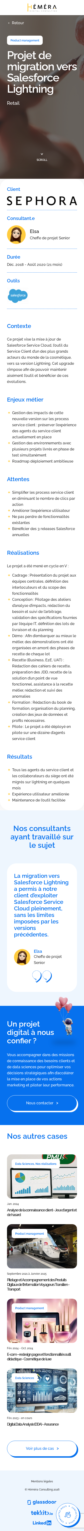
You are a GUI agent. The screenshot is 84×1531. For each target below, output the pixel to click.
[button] (15, 23)
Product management (24, 40)
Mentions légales (42, 1481)
